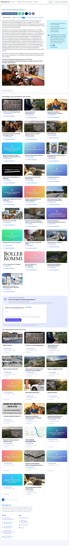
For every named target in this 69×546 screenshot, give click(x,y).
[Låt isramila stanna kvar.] (56, 173)
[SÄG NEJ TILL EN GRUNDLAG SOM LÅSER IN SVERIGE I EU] (34, 196)
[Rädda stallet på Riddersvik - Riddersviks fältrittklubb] (56, 261)
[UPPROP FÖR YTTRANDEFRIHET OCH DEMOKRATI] (12, 174)
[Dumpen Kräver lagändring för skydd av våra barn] (12, 196)
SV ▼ (14, 1)
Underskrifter (19, 17)
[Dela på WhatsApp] (19, 13)
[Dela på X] (26, 13)
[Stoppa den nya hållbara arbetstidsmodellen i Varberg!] (56, 109)
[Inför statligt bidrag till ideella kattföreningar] (34, 174)
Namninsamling (7, 17)
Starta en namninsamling (61, 1)
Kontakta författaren (7, 90)
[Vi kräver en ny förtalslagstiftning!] (12, 108)
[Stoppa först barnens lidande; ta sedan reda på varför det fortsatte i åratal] (34, 218)
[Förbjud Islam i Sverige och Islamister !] (12, 239)
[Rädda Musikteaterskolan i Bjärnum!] (34, 151)
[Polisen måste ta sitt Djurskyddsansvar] (34, 109)
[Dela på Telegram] (23, 13)
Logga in (51, 1)
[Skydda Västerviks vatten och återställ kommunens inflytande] (12, 283)
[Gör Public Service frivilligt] (12, 217)
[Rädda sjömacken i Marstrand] (56, 238)
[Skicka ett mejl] (29, 13)
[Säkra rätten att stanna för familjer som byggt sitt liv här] (12, 131)
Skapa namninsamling (14, 320)
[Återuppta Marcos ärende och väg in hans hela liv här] (56, 152)
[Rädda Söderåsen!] (56, 130)
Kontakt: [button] (36, 1)
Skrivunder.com (5, 2)
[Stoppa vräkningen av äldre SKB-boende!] (34, 239)
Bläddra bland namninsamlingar (25, 1)
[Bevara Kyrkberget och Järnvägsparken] (34, 261)
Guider (4, 515)
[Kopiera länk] (33, 13)
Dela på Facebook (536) (11, 13)
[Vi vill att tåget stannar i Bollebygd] (12, 260)
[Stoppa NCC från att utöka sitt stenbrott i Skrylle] (34, 131)
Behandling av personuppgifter (35, 17)
